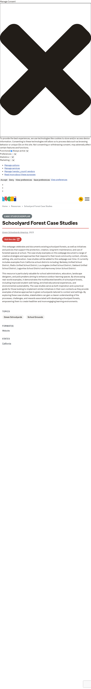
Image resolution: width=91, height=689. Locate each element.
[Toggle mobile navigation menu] (87, 199)
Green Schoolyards (13, 317)
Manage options (11, 165)
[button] (45, 70)
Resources (16, 206)
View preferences (24, 180)
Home (5, 206)
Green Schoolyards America (15, 232)
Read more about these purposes (20, 174)
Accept (4, 180)
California (6, 343)
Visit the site (13, 239)
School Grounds (35, 317)
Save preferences (42, 180)
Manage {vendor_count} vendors (19, 171)
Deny (11, 180)
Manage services (12, 168)
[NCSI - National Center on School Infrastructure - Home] (9, 198)
